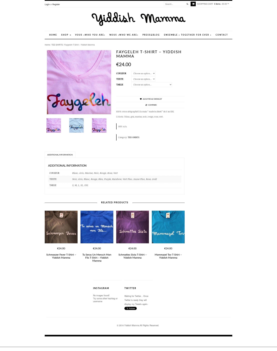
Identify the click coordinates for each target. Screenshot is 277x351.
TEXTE (119, 78)
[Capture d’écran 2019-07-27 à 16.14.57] (56, 125)
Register (56, 4)
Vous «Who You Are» (90, 35)
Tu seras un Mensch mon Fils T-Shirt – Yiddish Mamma (96, 257)
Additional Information (60, 155)
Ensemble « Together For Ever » (187, 35)
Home (53, 35)
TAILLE (119, 84)
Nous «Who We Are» (123, 35)
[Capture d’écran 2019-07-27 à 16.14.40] (79, 125)
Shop (65, 35)
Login (47, 4)
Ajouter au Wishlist (152, 99)
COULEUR (121, 73)
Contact (222, 35)
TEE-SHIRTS (57, 44)
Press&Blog (151, 35)
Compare (152, 105)
